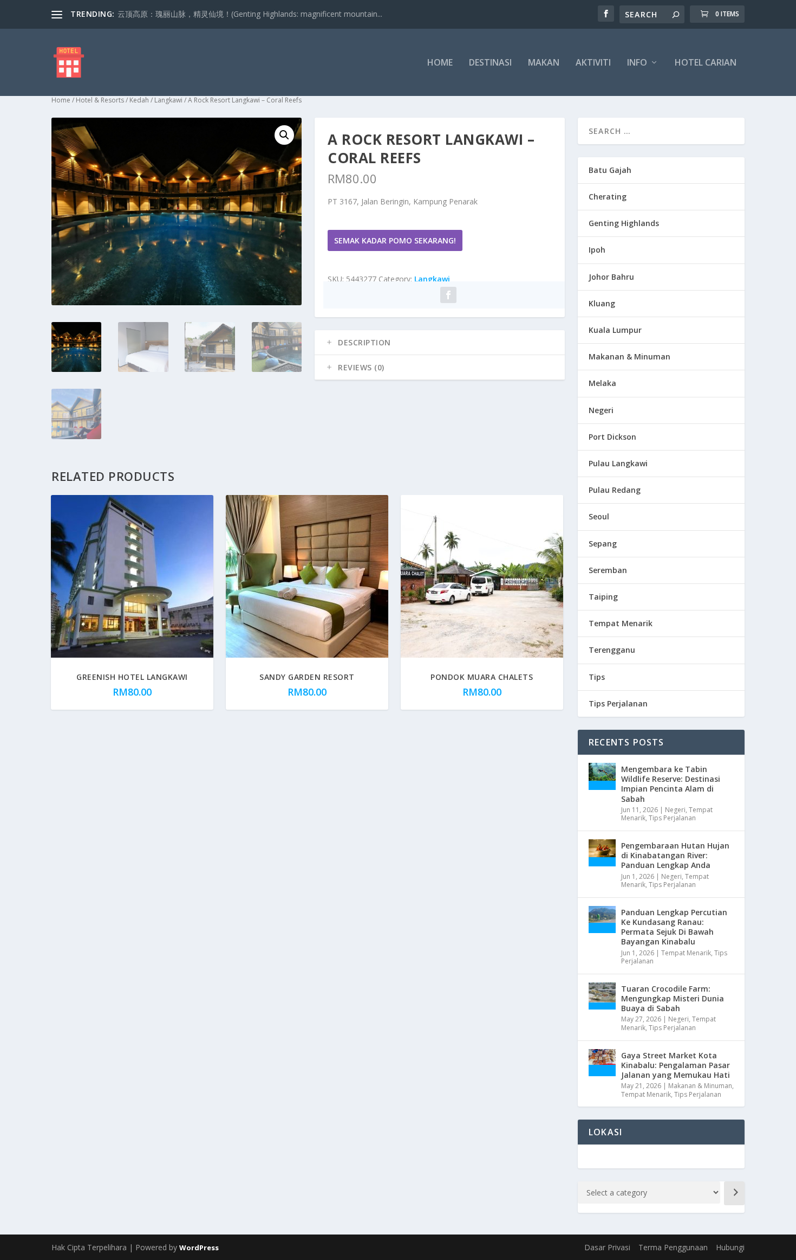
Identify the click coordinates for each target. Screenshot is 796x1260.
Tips (597, 677)
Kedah (139, 100)
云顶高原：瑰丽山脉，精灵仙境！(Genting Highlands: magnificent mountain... (250, 14)
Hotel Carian (705, 63)
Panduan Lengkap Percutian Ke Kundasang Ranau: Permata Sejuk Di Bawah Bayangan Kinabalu (674, 927)
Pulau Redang (615, 490)
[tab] (440, 342)
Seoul (599, 516)
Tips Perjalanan (618, 703)
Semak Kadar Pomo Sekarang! (395, 240)
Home (440, 63)
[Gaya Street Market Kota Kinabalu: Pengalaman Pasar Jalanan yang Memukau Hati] (602, 1062)
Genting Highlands (624, 223)
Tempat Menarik (621, 623)
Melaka (602, 383)
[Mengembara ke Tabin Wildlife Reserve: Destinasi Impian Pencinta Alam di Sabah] (602, 776)
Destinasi (490, 63)
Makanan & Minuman (629, 356)
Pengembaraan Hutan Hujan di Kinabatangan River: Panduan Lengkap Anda (675, 855)
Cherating (608, 196)
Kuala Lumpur (615, 330)
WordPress (199, 1247)
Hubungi (730, 1247)
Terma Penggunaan (673, 1247)
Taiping (603, 597)
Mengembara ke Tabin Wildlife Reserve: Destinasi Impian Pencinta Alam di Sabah (670, 784)
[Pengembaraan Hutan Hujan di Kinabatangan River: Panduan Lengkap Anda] (602, 852)
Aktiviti (593, 63)
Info (637, 63)
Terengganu (612, 650)
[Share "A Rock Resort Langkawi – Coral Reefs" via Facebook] (448, 295)
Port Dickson (612, 437)
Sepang (603, 543)
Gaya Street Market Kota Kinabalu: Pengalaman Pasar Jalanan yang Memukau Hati (675, 1065)
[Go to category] (734, 1193)
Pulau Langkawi (618, 463)
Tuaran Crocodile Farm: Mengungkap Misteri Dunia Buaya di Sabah (672, 998)
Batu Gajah (610, 170)
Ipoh (597, 250)
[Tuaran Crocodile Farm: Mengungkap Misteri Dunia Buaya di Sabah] (602, 996)
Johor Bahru (611, 277)
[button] (284, 135)
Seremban (608, 570)
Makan (543, 63)
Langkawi (168, 100)
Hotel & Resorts (100, 100)
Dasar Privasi (607, 1247)
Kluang (602, 303)
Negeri (601, 410)
